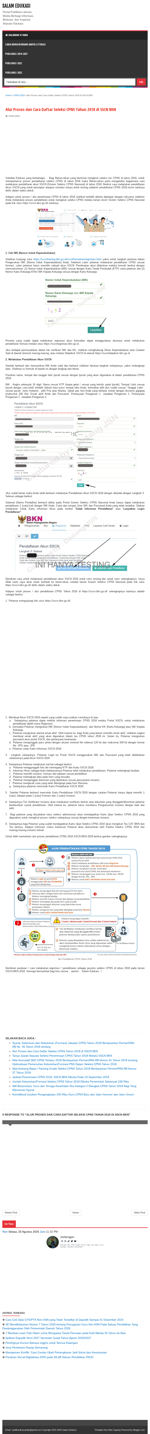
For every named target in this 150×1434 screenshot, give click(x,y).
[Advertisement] (75, 147)
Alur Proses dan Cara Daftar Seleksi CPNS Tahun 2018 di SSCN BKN (55, 1051)
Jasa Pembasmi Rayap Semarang (26, 1347)
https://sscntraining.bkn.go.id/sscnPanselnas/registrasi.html (67, 259)
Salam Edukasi (16, 6)
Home (75, 1212)
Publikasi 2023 (13, 72)
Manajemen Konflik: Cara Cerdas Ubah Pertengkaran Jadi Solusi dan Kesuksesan (56, 1352)
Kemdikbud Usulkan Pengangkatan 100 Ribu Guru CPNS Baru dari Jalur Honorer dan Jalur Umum (73, 1094)
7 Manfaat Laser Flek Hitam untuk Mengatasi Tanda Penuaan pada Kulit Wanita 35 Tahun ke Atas (65, 1333)
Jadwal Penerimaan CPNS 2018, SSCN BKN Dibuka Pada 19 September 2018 (60, 1077)
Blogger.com (139, 1430)
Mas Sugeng (115, 1430)
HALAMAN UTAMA (18, 35)
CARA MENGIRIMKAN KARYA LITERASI (25, 44)
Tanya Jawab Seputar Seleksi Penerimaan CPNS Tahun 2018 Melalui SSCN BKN (62, 1055)
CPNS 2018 (14, 116)
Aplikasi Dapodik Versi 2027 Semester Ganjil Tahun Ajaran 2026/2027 (48, 1337)
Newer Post (11, 1212)
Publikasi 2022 (13, 63)
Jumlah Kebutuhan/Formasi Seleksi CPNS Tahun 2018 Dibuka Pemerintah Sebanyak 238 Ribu (70, 1081)
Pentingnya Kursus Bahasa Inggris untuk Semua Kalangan (41, 1342)
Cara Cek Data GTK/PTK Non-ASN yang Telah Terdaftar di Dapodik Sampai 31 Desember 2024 (64, 1319)
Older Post (139, 1212)
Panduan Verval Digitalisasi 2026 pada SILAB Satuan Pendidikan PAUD (49, 1357)
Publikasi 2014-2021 (16, 54)
